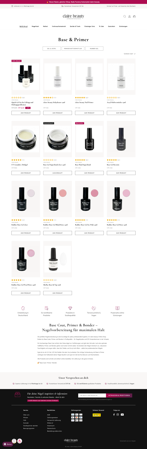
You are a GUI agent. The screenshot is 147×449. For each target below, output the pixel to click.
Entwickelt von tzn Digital (128, 441)
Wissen (25, 418)
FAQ (24, 420)
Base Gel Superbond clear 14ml (54, 165)
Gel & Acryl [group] (51, 49)
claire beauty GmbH (76, 447)
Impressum (50, 426)
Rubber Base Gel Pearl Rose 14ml (24, 285)
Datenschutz (51, 428)
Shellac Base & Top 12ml (52, 285)
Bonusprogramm (28, 428)
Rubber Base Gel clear (20, 225)
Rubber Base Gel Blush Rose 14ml (55, 225)
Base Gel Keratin (113, 165)
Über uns (26, 415)
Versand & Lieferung (54, 420)
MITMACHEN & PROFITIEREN (119, 395)
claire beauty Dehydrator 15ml (54, 102)
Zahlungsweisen (52, 418)
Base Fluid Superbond (83, 165)
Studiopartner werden (30, 426)
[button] (24, 26)
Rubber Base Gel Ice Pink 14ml (86, 225)
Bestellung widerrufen (54, 431)
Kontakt (26, 423)
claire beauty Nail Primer (84, 102)
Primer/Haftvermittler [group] (73, 49)
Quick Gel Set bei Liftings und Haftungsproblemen (22, 103)
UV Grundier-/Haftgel (20, 165)
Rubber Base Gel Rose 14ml (117, 225)
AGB (48, 415)
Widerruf (50, 423)
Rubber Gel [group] (94, 49)
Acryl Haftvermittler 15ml (116, 102)
